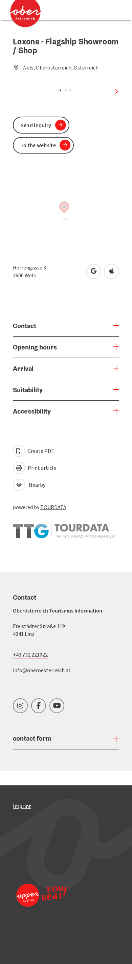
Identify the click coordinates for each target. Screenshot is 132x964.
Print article (41, 467)
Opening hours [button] (35, 347)
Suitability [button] (28, 389)
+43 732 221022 (30, 654)
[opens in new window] (41, 904)
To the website (38, 145)
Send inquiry (36, 125)
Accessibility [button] (32, 411)
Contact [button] (24, 325)
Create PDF (40, 450)
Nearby (36, 484)
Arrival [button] (23, 368)
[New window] (63, 527)
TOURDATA (53, 507)
